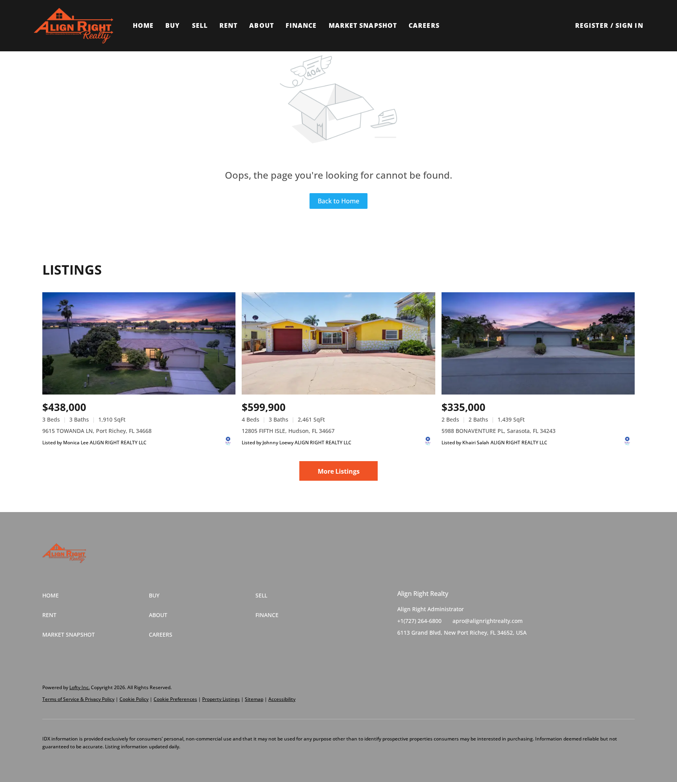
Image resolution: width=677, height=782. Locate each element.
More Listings (339, 471)
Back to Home (338, 201)
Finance (301, 25)
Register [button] (591, 25)
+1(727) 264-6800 (419, 621)
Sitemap (254, 699)
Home (143, 25)
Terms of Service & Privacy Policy (78, 699)
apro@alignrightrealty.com (488, 621)
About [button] (261, 25)
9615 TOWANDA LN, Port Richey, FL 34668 (97, 430)
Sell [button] (200, 25)
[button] (73, 25)
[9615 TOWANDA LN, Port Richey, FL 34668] (138, 343)
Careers (424, 25)
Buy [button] (172, 25)
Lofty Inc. (79, 687)
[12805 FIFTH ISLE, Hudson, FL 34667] (338, 343)
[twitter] (419, 650)
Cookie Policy (133, 699)
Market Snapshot (363, 25)
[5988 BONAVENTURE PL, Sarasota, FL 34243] (538, 343)
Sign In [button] (629, 25)
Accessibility (281, 699)
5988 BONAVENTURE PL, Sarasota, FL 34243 (499, 430)
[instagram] (434, 650)
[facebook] (403, 650)
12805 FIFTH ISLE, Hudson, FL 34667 (288, 430)
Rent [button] (228, 25)
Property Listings (221, 699)
